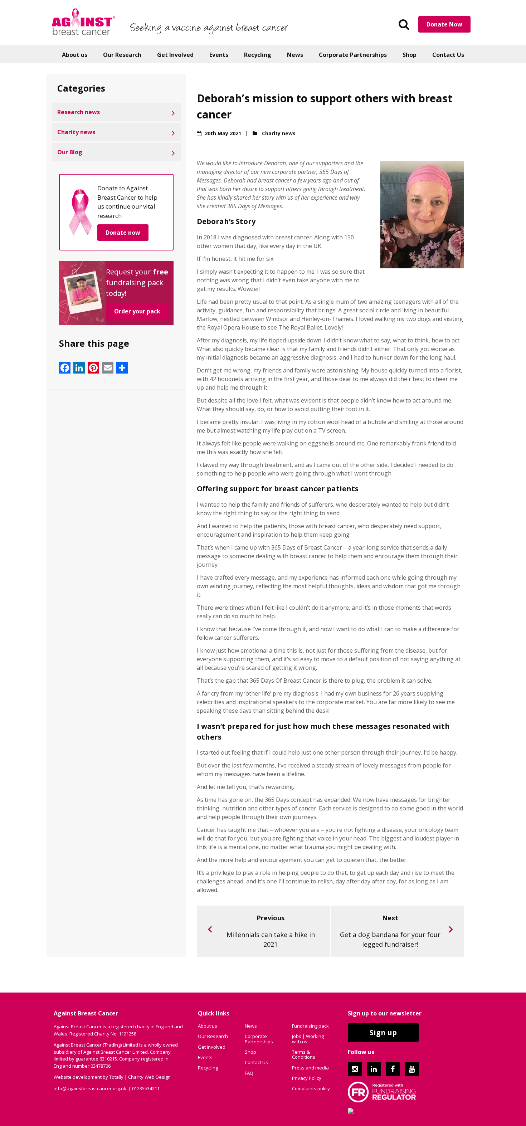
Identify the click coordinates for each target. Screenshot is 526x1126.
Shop (410, 55)
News (295, 55)
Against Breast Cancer (83, 21)
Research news (78, 112)
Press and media (310, 1067)
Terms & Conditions (303, 1054)
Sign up (383, 1032)
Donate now (123, 233)
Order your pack (137, 311)
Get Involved (175, 55)
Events (218, 55)
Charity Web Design (149, 1077)
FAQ (249, 1073)
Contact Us (448, 55)
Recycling (257, 55)
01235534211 (146, 1088)
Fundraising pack (310, 1026)
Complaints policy (311, 1088)
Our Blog (69, 152)
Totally (116, 1077)
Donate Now (444, 24)
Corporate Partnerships (353, 55)
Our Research (122, 55)
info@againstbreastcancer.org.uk (90, 1088)
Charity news (76, 132)
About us (74, 55)
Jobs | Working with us (308, 1038)
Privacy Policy (306, 1078)
